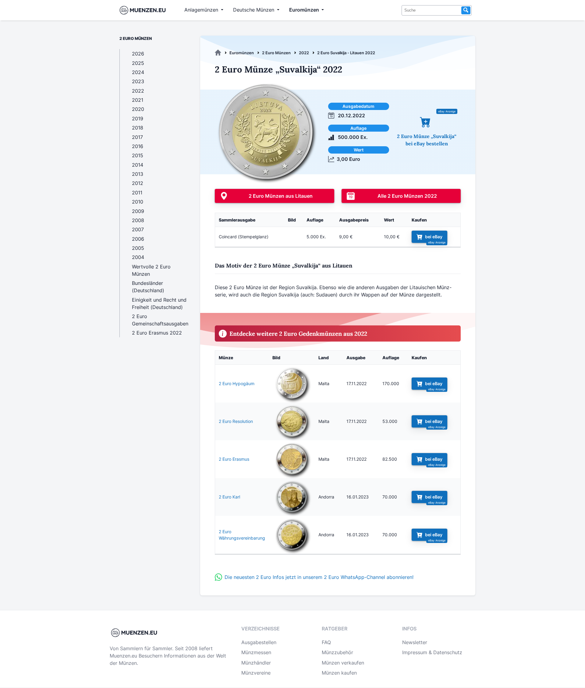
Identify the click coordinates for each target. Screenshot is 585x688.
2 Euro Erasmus (234, 459)
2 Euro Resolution (236, 421)
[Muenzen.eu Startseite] (144, 10)
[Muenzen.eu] (218, 52)
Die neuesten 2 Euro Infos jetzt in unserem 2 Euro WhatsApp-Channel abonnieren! (319, 577)
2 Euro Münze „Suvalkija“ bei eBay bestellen (426, 140)
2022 (304, 52)
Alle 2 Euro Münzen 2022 (407, 196)
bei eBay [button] (433, 236)
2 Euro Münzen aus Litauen (281, 196)
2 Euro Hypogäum (236, 383)
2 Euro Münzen (276, 52)
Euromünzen (241, 52)
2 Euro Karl (229, 496)
